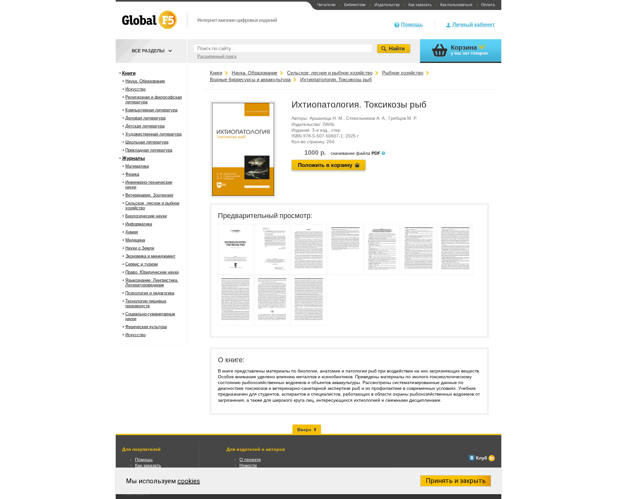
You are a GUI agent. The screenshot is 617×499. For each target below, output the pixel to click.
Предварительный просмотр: (265, 216)
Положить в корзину (325, 165)
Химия (131, 232)
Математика (137, 166)
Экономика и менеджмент (150, 256)
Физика (132, 174)
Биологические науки (146, 216)
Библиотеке (355, 5)
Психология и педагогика (149, 293)
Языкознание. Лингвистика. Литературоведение (151, 282)
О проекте (250, 459)
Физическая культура (146, 326)
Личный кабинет (473, 24)
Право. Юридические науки (152, 272)
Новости (248, 465)
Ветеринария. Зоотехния (149, 195)
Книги (129, 73)
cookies (188, 481)
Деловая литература (145, 118)
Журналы (133, 158)
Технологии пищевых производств (145, 303)
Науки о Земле (139, 248)
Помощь (412, 24)
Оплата (488, 5)
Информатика (138, 224)
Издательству (387, 5)
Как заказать (420, 5)
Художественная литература (153, 134)
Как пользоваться (456, 5)
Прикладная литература (148, 150)
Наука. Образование (145, 81)
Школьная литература (146, 142)
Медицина (135, 240)
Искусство (135, 89)
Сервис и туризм (141, 264)
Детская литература (145, 126)
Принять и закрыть (456, 481)
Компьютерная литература (151, 110)
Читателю (326, 5)
